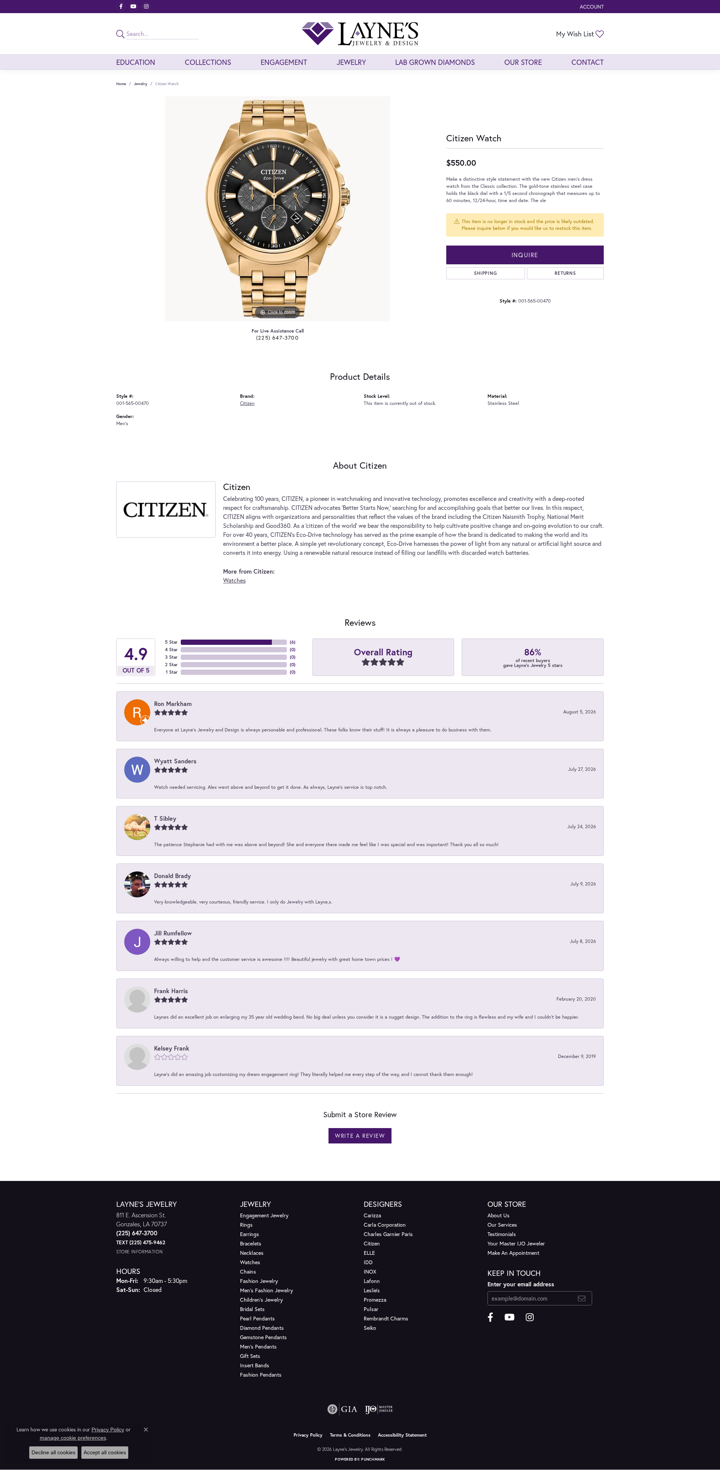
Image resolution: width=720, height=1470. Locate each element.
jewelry (140, 83)
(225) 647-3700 (277, 337)
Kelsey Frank (171, 1048)
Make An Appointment (513, 1252)
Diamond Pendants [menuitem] (262, 1327)
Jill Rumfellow (173, 933)
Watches (234, 580)
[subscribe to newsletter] (582, 1298)
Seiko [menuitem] (370, 1327)
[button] (591, 6)
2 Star (171, 664)
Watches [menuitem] (250, 1262)
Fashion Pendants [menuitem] (261, 1374)
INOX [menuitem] (370, 1271)
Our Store (523, 62)
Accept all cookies (105, 1452)
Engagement (284, 62)
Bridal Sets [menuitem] (252, 1309)
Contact (588, 62)
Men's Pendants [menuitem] (258, 1346)
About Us (499, 1215)
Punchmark (373, 1459)
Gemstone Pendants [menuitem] (263, 1337)
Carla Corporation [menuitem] (385, 1224)
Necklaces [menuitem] (252, 1252)
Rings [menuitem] (246, 1224)
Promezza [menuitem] (375, 1299)
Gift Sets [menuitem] (250, 1355)
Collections (208, 62)
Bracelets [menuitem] (250, 1243)
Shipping (485, 273)
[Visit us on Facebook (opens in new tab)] (120, 6)
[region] (277, 208)
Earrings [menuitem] (249, 1234)
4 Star (171, 649)
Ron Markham (173, 703)
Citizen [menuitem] (372, 1243)
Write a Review (360, 1135)
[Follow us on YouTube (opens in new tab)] (133, 6)
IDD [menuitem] (368, 1262)
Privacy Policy (308, 1435)
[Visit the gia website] (342, 1409)
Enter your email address (521, 1284)
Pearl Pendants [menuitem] (257, 1318)
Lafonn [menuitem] (372, 1280)
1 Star (172, 672)
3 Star (171, 657)
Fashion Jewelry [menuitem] (259, 1280)
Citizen (247, 403)
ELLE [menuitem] (369, 1252)
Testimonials (502, 1234)
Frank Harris (171, 991)
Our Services (502, 1224)
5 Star (171, 642)
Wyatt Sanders (175, 761)
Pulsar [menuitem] (371, 1309)
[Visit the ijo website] (379, 1409)
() (293, 642)
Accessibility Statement (402, 1435)
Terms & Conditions (350, 1435)
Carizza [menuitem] (372, 1215)
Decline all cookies (53, 1452)
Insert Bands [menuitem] (254, 1365)
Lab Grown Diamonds (435, 62)
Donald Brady (172, 876)
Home (121, 83)
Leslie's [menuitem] (372, 1290)
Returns (565, 273)
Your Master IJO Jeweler (516, 1243)
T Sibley (165, 818)
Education (135, 62)
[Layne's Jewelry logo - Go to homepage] (360, 33)
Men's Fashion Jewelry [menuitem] (266, 1290)
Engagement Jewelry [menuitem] (264, 1215)
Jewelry (351, 62)
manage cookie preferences (73, 1438)
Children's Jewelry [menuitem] (261, 1299)
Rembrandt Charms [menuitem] (386, 1318)
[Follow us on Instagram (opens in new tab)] (146, 6)
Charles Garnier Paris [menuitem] (388, 1234)
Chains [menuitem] (248, 1271)
